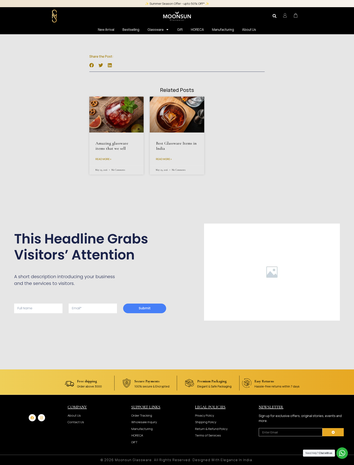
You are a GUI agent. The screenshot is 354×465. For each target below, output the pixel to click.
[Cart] (295, 15)
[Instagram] (41, 417)
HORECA (197, 29)
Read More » (103, 159)
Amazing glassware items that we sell (111, 146)
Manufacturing (223, 29)
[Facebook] (32, 417)
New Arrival (106, 29)
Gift (180, 29)
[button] (274, 16)
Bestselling (131, 29)
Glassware (156, 29)
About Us (249, 29)
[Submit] (333, 432)
